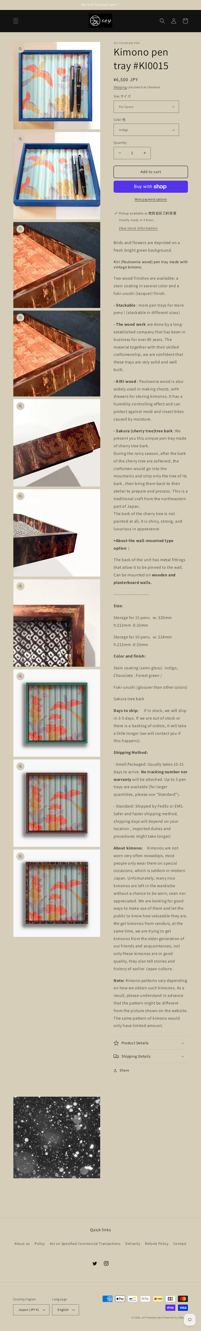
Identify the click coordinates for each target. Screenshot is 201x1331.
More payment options (151, 199)
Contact (180, 1243)
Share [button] (124, 1070)
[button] (15, 21)
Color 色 (120, 119)
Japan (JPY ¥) (29, 1309)
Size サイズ (122, 96)
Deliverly (132, 1243)
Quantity (120, 142)
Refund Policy (156, 1243)
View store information (138, 228)
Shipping (120, 87)
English (63, 1309)
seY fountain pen (152, 1317)
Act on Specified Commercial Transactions (85, 1243)
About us (22, 1243)
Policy (40, 1243)
